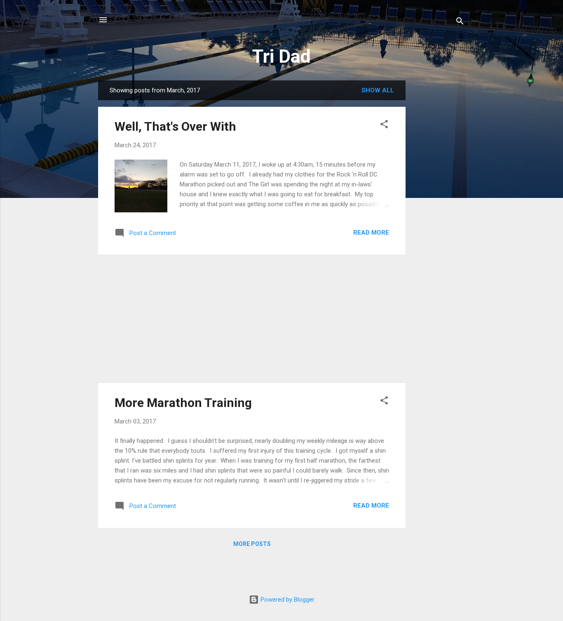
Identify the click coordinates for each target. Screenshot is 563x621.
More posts (252, 544)
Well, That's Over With (175, 126)
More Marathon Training (183, 402)
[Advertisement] (438, 204)
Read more (371, 232)
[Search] (460, 22)
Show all (377, 90)
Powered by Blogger (286, 599)
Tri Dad (281, 56)
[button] (384, 125)
